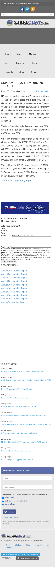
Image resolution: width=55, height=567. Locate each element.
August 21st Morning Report (14, 278)
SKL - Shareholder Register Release (14, 398)
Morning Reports (11, 504)
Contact (33, 72)
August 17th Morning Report (14, 292)
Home (7, 54)
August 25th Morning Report (14, 271)
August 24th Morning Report (14, 274)
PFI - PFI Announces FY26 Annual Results (17, 389)
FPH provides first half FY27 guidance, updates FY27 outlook (24, 442)
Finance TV (8, 72)
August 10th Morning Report (14, 299)
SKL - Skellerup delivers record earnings (16, 451)
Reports (35, 63)
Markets (33, 54)
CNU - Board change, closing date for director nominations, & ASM (26, 380)
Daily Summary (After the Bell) (16, 501)
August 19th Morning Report (14, 285)
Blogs (28, 545)
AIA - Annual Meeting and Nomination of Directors (19, 433)
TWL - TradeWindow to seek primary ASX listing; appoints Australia (26, 424)
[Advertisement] (25, 194)
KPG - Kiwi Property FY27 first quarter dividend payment (22, 371)
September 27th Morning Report (16, 180)
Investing (20, 63)
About (21, 72)
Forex (6, 63)
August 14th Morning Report (14, 295)
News (19, 54)
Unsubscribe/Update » (11, 517)
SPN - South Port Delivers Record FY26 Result (18, 407)
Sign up (10, 512)
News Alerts (9, 498)
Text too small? (42, 91)
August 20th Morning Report (14, 281)
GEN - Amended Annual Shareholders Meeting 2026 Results (23, 416)
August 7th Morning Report (13, 302)
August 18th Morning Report (14, 288)
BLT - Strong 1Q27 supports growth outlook (17, 460)
